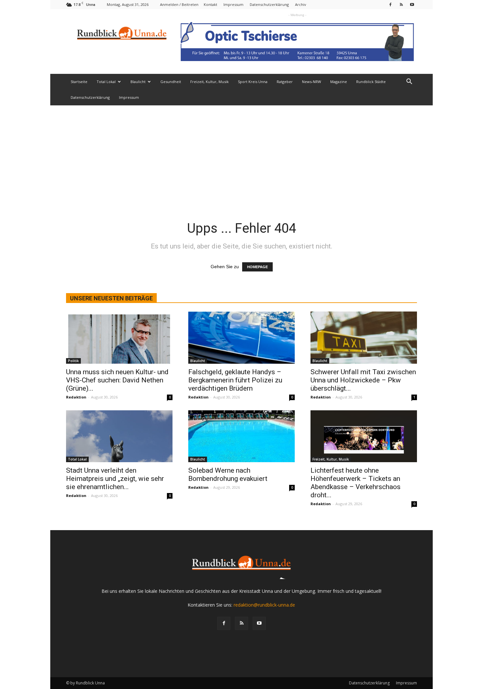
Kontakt (210, 4)
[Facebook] (390, 4)
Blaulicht (138, 81)
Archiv (300, 4)
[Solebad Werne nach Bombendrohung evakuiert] (241, 436)
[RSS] (401, 4)
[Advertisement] (241, 155)
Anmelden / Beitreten (179, 4)
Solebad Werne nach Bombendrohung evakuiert (227, 474)
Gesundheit (170, 81)
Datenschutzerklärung (269, 4)
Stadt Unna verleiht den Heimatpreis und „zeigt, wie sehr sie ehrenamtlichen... (115, 478)
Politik (73, 360)
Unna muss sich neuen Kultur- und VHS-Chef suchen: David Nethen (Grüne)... (117, 380)
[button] (409, 82)
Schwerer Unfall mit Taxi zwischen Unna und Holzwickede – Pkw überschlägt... (363, 380)
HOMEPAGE (257, 267)
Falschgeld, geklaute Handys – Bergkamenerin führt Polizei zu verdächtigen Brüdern (235, 380)
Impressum (233, 4)
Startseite (79, 81)
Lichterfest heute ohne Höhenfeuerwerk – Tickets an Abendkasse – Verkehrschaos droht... (355, 482)
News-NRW (311, 81)
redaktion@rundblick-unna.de (264, 605)
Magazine (338, 81)
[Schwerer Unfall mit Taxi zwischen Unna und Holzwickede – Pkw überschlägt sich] (363, 338)
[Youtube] (412, 4)
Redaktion (76, 397)
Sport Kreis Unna (252, 81)
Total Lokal (106, 81)
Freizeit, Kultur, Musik (209, 81)
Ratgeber (285, 81)
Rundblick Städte (371, 81)
